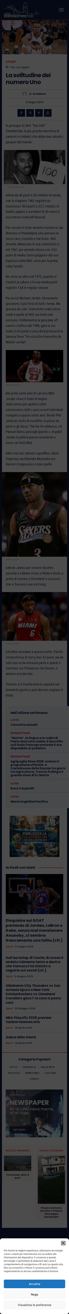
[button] (63, 1243)
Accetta (34, 1284)
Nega (34, 1294)
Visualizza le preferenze (34, 1305)
